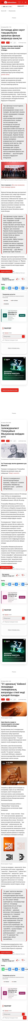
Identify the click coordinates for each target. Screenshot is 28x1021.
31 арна (14, 981)
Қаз (8, 42)
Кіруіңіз (6, 332)
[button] (22, 6)
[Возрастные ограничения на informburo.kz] (19, 2)
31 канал (6, 981)
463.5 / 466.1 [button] (7, 6)
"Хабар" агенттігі (13, 473)
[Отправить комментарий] (23, 336)
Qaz (11, 42)
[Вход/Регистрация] (22, 2)
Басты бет (3, 10)
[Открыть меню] (2, 2)
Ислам (6, 300)
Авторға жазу (23, 42)
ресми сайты (5, 74)
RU (25, 2)
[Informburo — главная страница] (10, 2)
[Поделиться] (24, 1017)
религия (6, 304)
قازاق (15, 42)
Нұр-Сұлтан (14, 300)
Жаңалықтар (12, 10)
